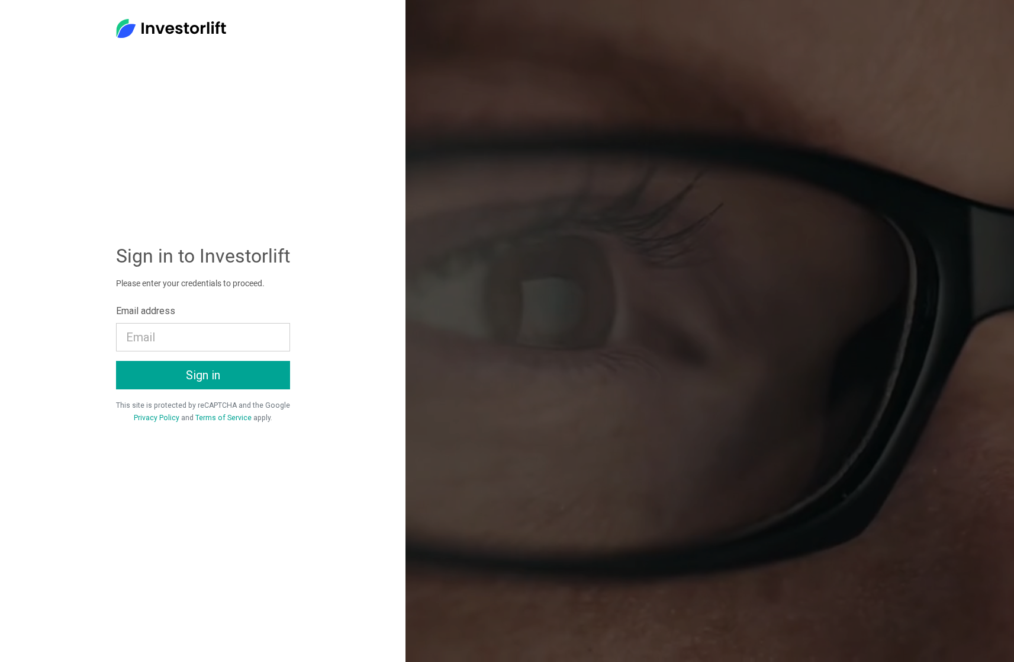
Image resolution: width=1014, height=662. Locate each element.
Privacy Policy (156, 418)
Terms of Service (223, 418)
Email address (145, 310)
